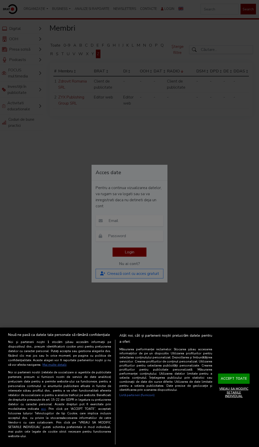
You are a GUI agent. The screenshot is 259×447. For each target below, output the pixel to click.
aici (43, 409)
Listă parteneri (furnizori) (137, 395)
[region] (129, 387)
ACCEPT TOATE (234, 378)
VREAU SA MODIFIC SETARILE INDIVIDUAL (233, 392)
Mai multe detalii (54, 365)
